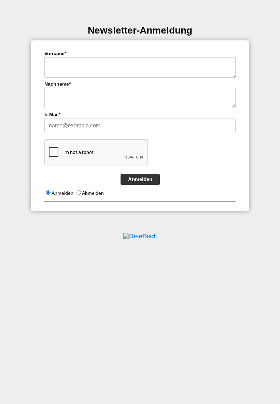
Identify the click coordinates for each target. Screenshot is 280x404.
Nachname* (57, 84)
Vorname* (55, 53)
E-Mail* (52, 114)
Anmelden (140, 179)
